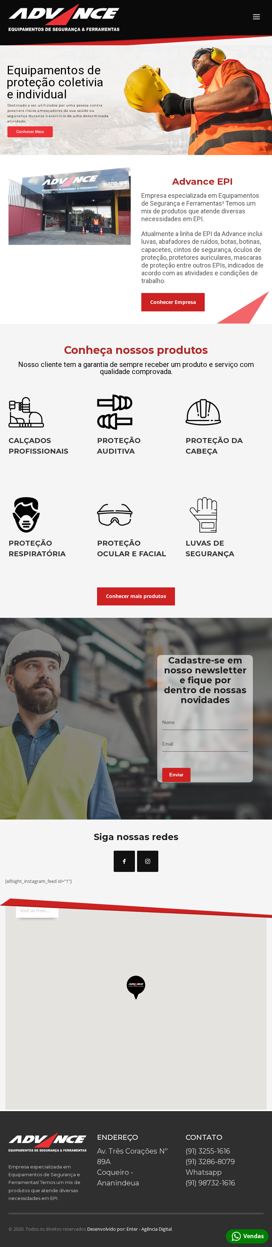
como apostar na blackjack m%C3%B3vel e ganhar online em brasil (76, 174)
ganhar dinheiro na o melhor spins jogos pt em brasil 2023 (60, 249)
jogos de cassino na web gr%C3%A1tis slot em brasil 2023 (74, 117)
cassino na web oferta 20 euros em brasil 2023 (48, 226)
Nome (168, 722)
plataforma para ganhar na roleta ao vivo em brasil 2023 (58, 273)
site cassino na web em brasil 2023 (39, 161)
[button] (136, 991)
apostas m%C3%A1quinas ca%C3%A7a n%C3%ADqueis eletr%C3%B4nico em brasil (101, 86)
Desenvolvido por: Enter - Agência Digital (129, 1229)
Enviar (176, 774)
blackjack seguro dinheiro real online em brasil (62, 102)
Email (167, 744)
